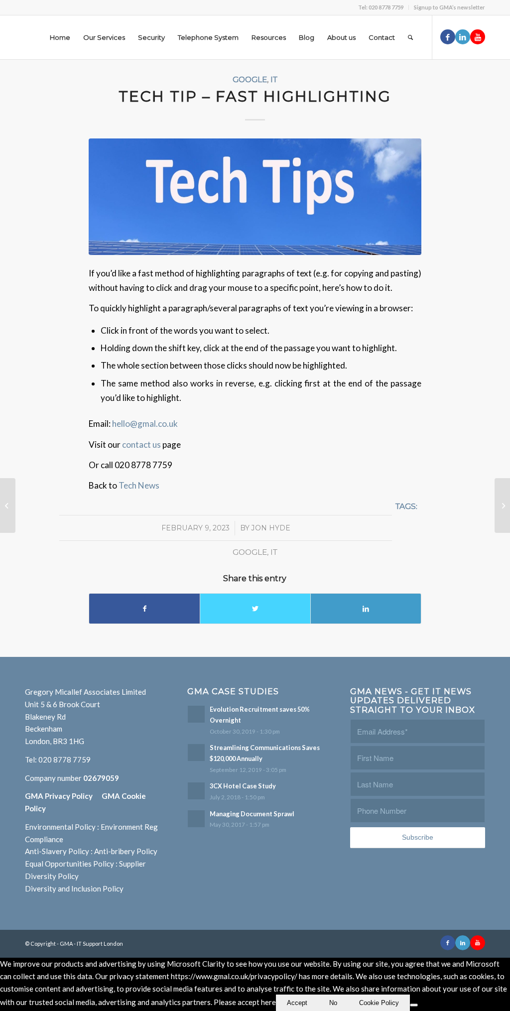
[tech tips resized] (255, 196)
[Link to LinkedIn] (462, 36)
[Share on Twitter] (255, 609)
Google (250, 79)
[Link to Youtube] (477, 36)
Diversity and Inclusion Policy (74, 888)
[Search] (410, 37)
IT (273, 79)
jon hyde (271, 527)
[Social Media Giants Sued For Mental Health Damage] (7, 505)
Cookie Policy (379, 1003)
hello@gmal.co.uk (145, 423)
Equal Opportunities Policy (69, 863)
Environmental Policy (60, 826)
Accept (297, 1003)
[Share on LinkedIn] (366, 609)
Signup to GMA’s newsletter (449, 7)
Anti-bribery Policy (125, 851)
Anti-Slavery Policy (57, 851)
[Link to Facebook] (447, 36)
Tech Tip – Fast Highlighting (255, 96)
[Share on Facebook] (144, 609)
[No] (414, 1005)
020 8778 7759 (64, 759)
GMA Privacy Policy (63, 795)
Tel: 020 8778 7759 (380, 7)
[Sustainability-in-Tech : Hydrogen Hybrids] (502, 505)
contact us (142, 444)
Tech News (139, 485)
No (333, 1003)
